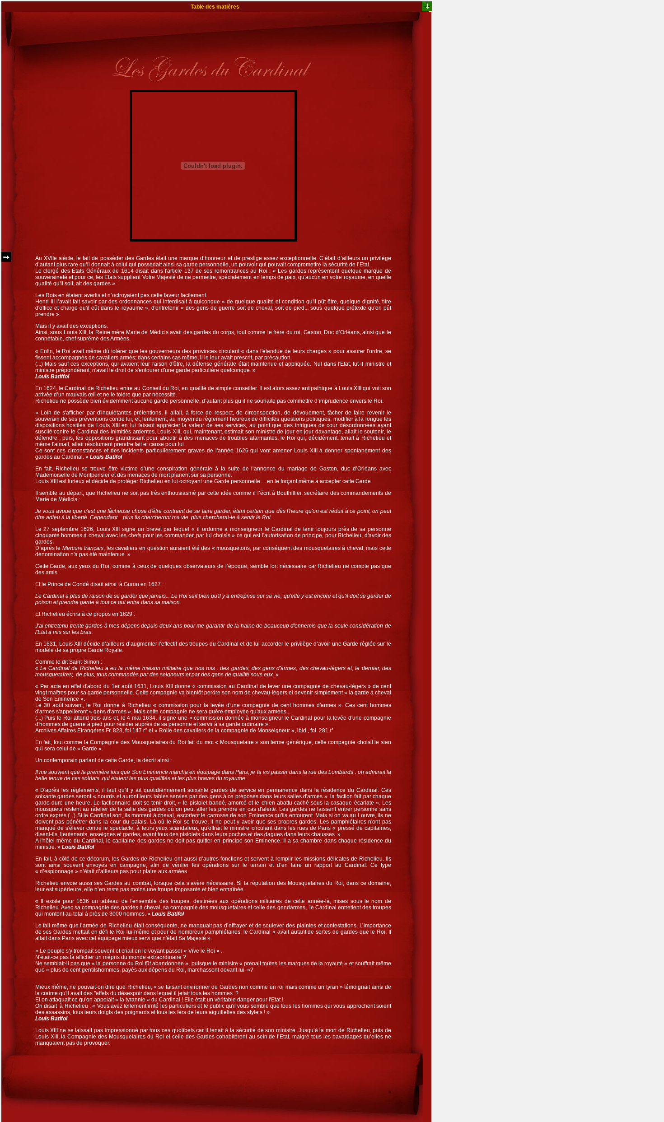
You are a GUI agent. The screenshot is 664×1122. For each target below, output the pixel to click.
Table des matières (215, 7)
